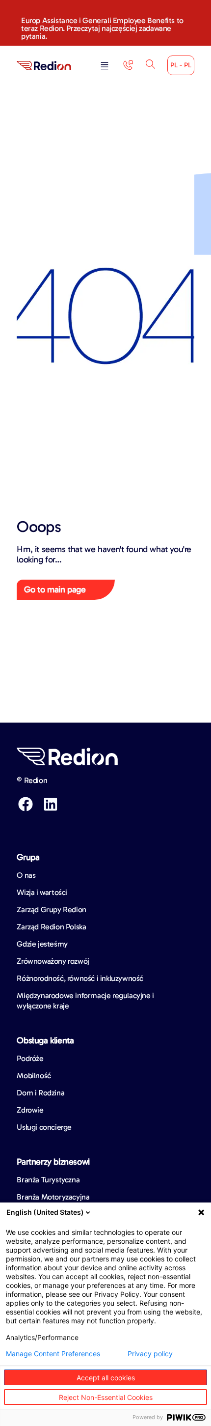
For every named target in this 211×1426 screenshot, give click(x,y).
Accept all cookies (106, 1377)
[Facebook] (25, 804)
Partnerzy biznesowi (53, 1161)
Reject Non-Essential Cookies (106, 1397)
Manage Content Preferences (53, 1354)
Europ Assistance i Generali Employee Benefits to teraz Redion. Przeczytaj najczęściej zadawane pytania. (102, 28)
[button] (104, 66)
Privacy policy (150, 1354)
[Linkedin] (50, 804)
